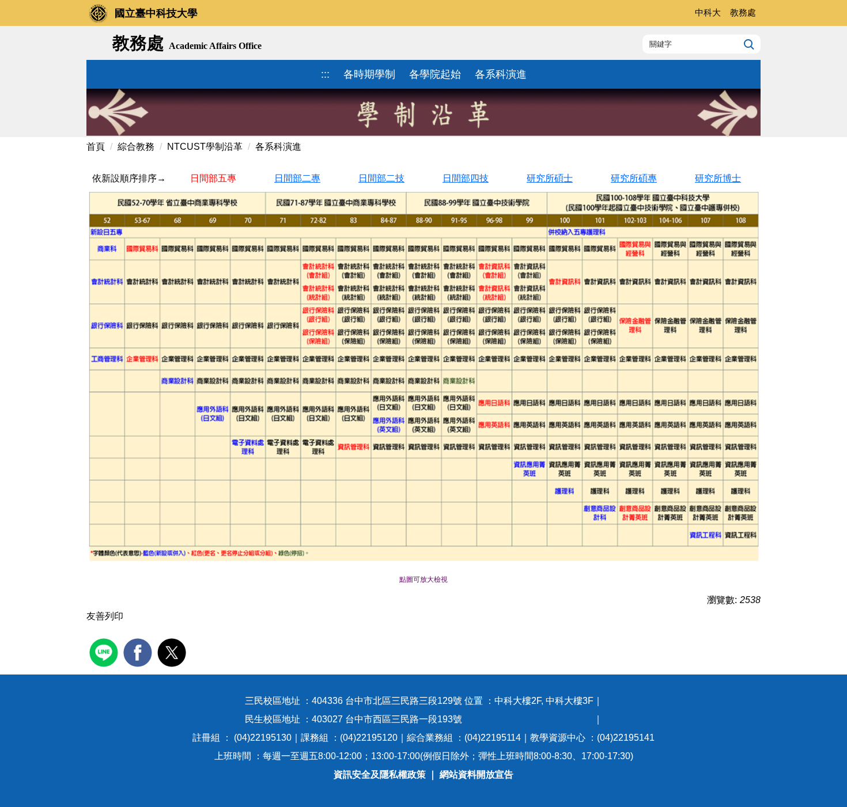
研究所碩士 (550, 178)
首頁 (95, 146)
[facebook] (139, 651)
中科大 (708, 12)
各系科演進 (501, 74)
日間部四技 (466, 178)
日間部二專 (297, 178)
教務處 (743, 12)
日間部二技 (381, 178)
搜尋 (748, 43)
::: (325, 74)
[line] (105, 651)
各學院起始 (435, 74)
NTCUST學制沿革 (205, 146)
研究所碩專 (634, 178)
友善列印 (104, 616)
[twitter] (173, 651)
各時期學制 (369, 74)
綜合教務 (136, 146)
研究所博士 (718, 178)
